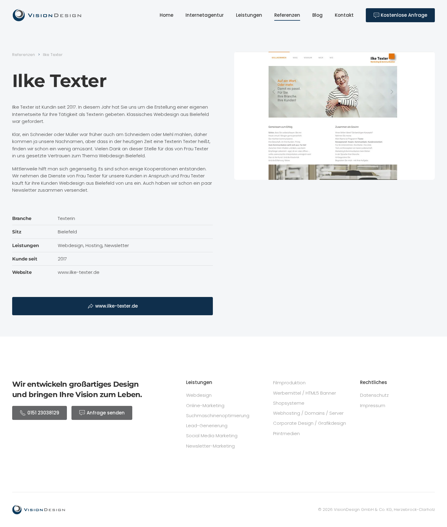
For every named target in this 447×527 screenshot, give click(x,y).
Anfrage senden (106, 413)
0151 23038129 (43, 413)
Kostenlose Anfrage (403, 15)
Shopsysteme (288, 403)
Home (166, 15)
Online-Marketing (205, 405)
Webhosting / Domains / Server (308, 413)
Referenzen (287, 15)
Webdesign (199, 395)
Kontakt (344, 15)
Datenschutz (374, 395)
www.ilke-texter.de (116, 306)
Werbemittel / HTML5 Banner (304, 393)
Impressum (372, 405)
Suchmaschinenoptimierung (217, 415)
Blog (317, 15)
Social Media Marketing (211, 435)
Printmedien (286, 433)
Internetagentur (204, 15)
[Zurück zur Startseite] (47, 15)
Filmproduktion (289, 382)
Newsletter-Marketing (210, 446)
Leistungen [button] (249, 15)
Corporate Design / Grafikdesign (309, 423)
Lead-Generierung (206, 425)
